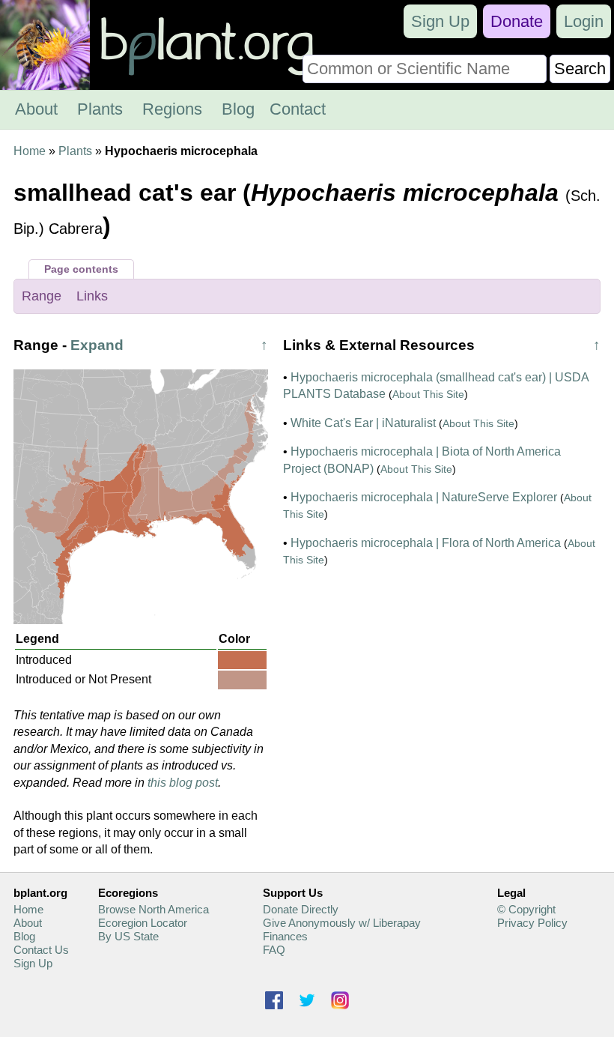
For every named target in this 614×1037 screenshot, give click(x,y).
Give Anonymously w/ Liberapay (342, 922)
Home (29, 151)
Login (584, 21)
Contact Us (41, 949)
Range (41, 295)
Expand (97, 345)
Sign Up (440, 21)
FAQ (274, 949)
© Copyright (526, 909)
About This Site (428, 394)
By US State (128, 936)
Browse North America (153, 909)
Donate (516, 21)
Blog (238, 109)
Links (92, 295)
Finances (285, 936)
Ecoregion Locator (142, 922)
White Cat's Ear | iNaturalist (363, 423)
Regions (172, 109)
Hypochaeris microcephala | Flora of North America (426, 542)
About (36, 109)
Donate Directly (300, 909)
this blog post (183, 782)
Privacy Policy (532, 922)
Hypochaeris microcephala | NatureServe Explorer (424, 497)
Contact (298, 109)
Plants (100, 109)
